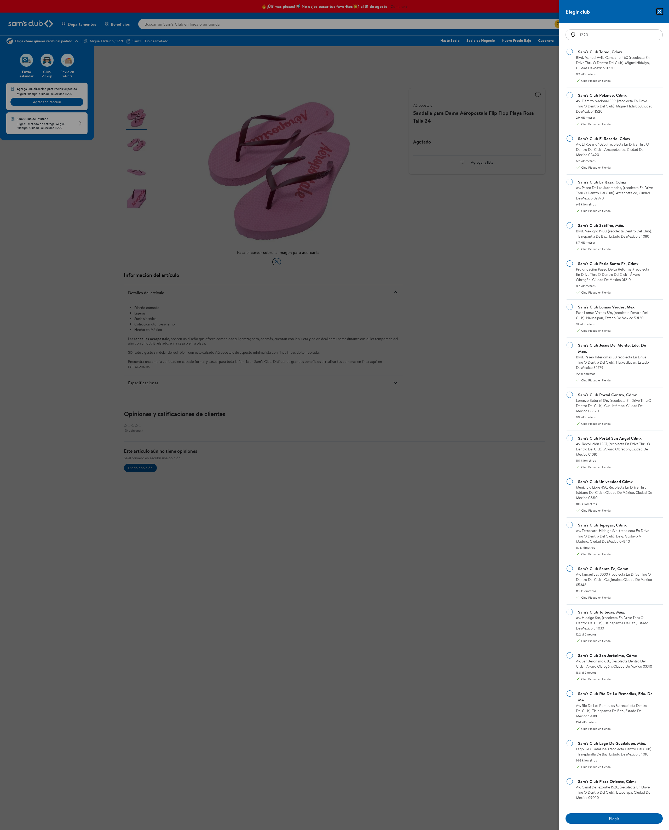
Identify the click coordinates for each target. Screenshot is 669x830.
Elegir (614, 818)
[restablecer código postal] (573, 35)
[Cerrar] (659, 11)
